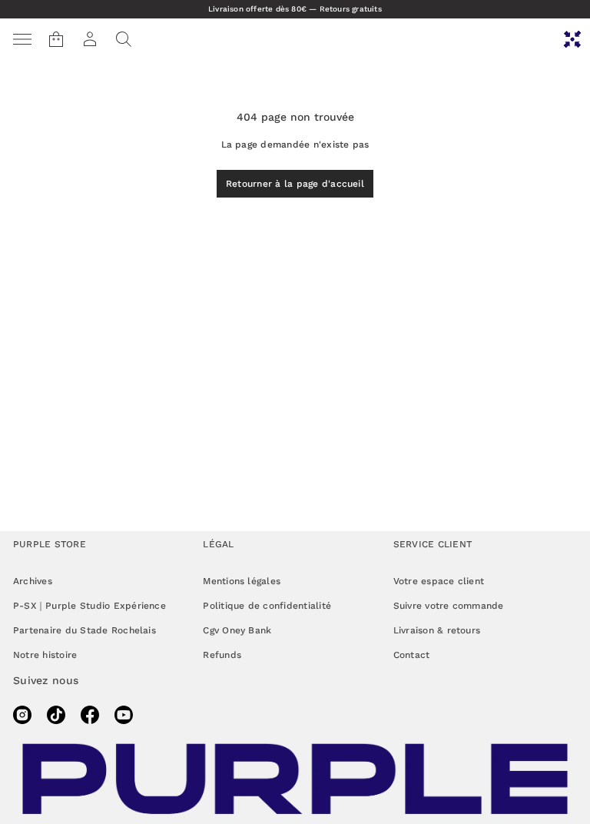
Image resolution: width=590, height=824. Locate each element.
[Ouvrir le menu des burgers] (22, 39)
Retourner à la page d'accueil (295, 183)
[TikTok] (56, 715)
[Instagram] (22, 715)
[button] (124, 39)
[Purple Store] (572, 39)
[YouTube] (124, 715)
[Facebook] (90, 715)
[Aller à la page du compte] (90, 39)
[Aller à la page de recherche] (124, 39)
